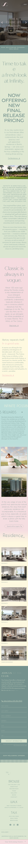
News (14, 795)
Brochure (14, 820)
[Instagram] (14, 825)
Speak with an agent (13, 526)
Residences (14, 788)
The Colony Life (7, 375)
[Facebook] (10, 825)
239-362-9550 (14, 816)
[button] (2, 22)
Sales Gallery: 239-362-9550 (13, 701)
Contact (14, 797)
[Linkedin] (17, 825)
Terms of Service (21, 745)
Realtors (14, 818)
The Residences (13, 158)
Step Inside (12, 325)
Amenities (14, 786)
